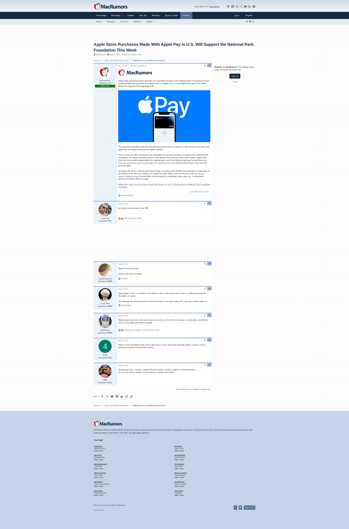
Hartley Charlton (100, 473)
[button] (115, 15)
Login (235, 81)
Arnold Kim (98, 446)
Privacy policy (99, 505)
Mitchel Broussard (100, 464)
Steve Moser (98, 491)
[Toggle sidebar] (253, 22)
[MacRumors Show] (228, 6)
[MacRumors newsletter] (254, 6)
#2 (209, 203)
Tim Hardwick (179, 464)
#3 (209, 264)
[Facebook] (232, 6)
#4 (209, 289)
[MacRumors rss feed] (249, 6)
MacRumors (101, 55)
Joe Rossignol (179, 455)
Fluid (95, 510)
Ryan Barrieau (179, 482)
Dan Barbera (98, 482)
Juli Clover (98, 455)
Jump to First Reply (137, 66)
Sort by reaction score (132, 55)
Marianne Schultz (180, 473)
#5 (209, 315)
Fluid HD (101, 510)
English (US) (250, 507)
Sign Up (234, 76)
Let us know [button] (214, 6)
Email (96, 450)
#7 (209, 365)
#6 (209, 340)
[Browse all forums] (247, 21)
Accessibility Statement (115, 505)
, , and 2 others (142, 330)
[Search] (250, 21)
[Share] (205, 65)
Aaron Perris (178, 491)
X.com (101, 450)
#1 (209, 65)
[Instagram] (237, 6)
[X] (241, 6)
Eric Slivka (178, 446)
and (133, 218)
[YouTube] (245, 6)
